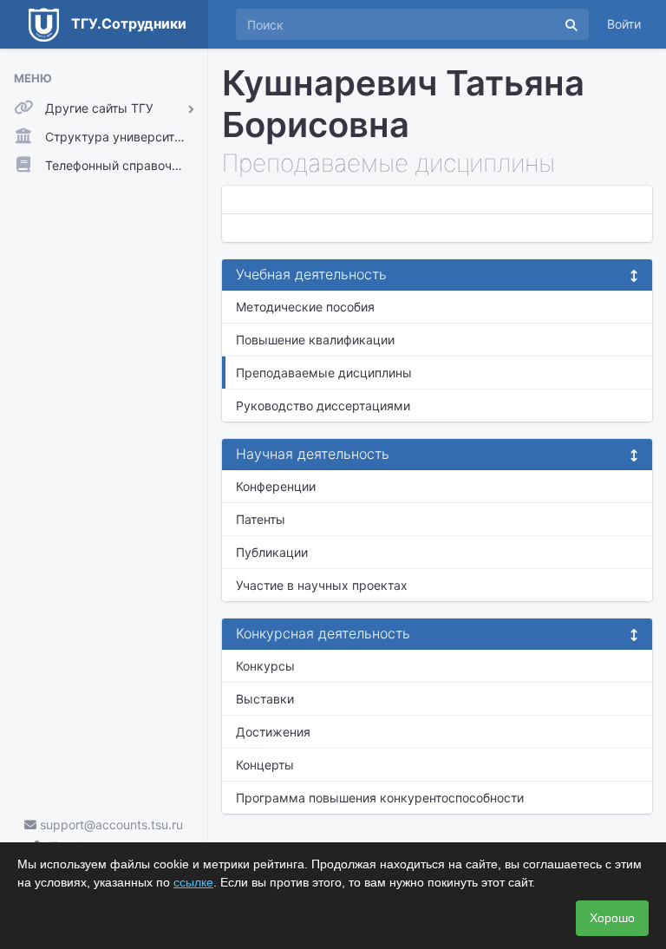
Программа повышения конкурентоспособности (380, 797)
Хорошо (612, 918)
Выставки (265, 698)
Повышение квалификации (315, 339)
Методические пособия (305, 306)
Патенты (260, 519)
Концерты (265, 764)
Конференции (276, 486)
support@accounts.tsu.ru (109, 824)
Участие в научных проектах (322, 585)
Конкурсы (265, 665)
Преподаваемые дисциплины (324, 372)
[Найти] (571, 24)
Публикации (272, 552)
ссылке (193, 882)
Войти (624, 23)
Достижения (273, 731)
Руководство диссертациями (323, 405)
